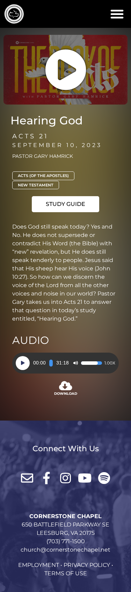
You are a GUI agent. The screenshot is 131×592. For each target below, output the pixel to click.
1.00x (109, 363)
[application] (65, 363)
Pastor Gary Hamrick (42, 156)
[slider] (51, 363)
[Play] (23, 363)
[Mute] (75, 363)
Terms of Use (65, 573)
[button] (117, 13)
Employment (38, 565)
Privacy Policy (87, 565)
